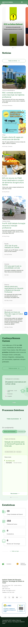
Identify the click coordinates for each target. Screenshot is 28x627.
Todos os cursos (14, 368)
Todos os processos (14, 419)
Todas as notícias (14, 61)
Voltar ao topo (15, 551)
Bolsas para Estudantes (10, 431)
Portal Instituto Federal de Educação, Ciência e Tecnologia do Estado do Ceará (9, 2)
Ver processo (15, 493)
